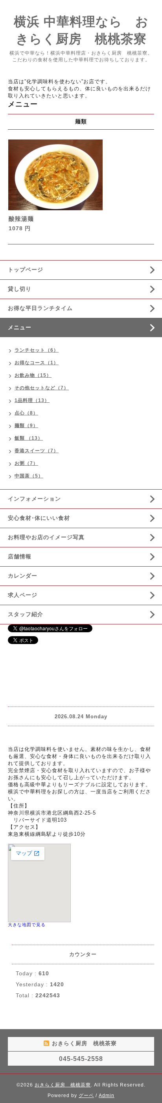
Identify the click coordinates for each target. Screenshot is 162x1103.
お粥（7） (26, 463)
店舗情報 (19, 556)
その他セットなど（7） (42, 388)
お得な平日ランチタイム (40, 308)
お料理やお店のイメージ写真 (46, 537)
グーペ (86, 1095)
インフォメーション (34, 499)
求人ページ (22, 595)
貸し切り (19, 289)
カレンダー (22, 576)
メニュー (19, 327)
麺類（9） (26, 425)
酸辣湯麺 (21, 218)
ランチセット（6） (37, 350)
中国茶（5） (29, 476)
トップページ (25, 269)
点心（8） (26, 413)
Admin (106, 1095)
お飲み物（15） (33, 375)
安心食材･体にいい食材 (39, 518)
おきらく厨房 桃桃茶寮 (63, 1085)
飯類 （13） (29, 438)
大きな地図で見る (27, 924)
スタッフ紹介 (25, 614)
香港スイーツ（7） (37, 450)
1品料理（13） (32, 400)
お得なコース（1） (37, 362)
